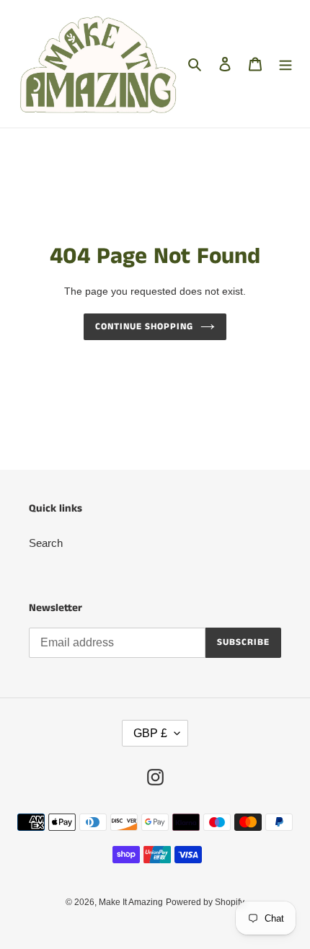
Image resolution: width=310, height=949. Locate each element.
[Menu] (285, 63)
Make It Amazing (131, 902)
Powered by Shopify (205, 902)
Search (46, 543)
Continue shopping (144, 327)
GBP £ (150, 733)
